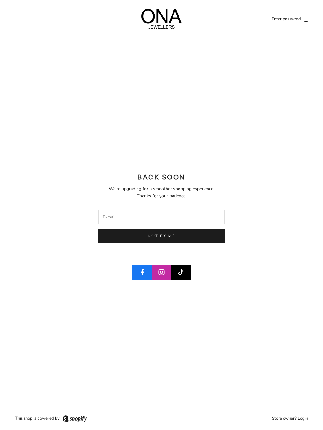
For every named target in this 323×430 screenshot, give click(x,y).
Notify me (161, 236)
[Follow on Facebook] (142, 272)
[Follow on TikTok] (180, 272)
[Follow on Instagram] (161, 272)
